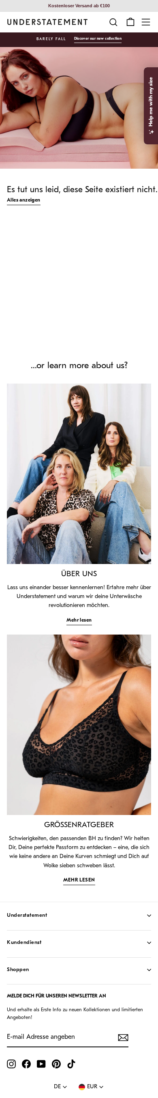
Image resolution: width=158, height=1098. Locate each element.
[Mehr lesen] (79, 474)
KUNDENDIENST (24, 942)
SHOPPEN (18, 969)
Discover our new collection (98, 39)
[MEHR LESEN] (79, 725)
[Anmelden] (123, 1037)
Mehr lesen (79, 620)
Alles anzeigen (24, 200)
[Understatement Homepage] (47, 22)
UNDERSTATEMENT (27, 915)
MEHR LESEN (79, 880)
